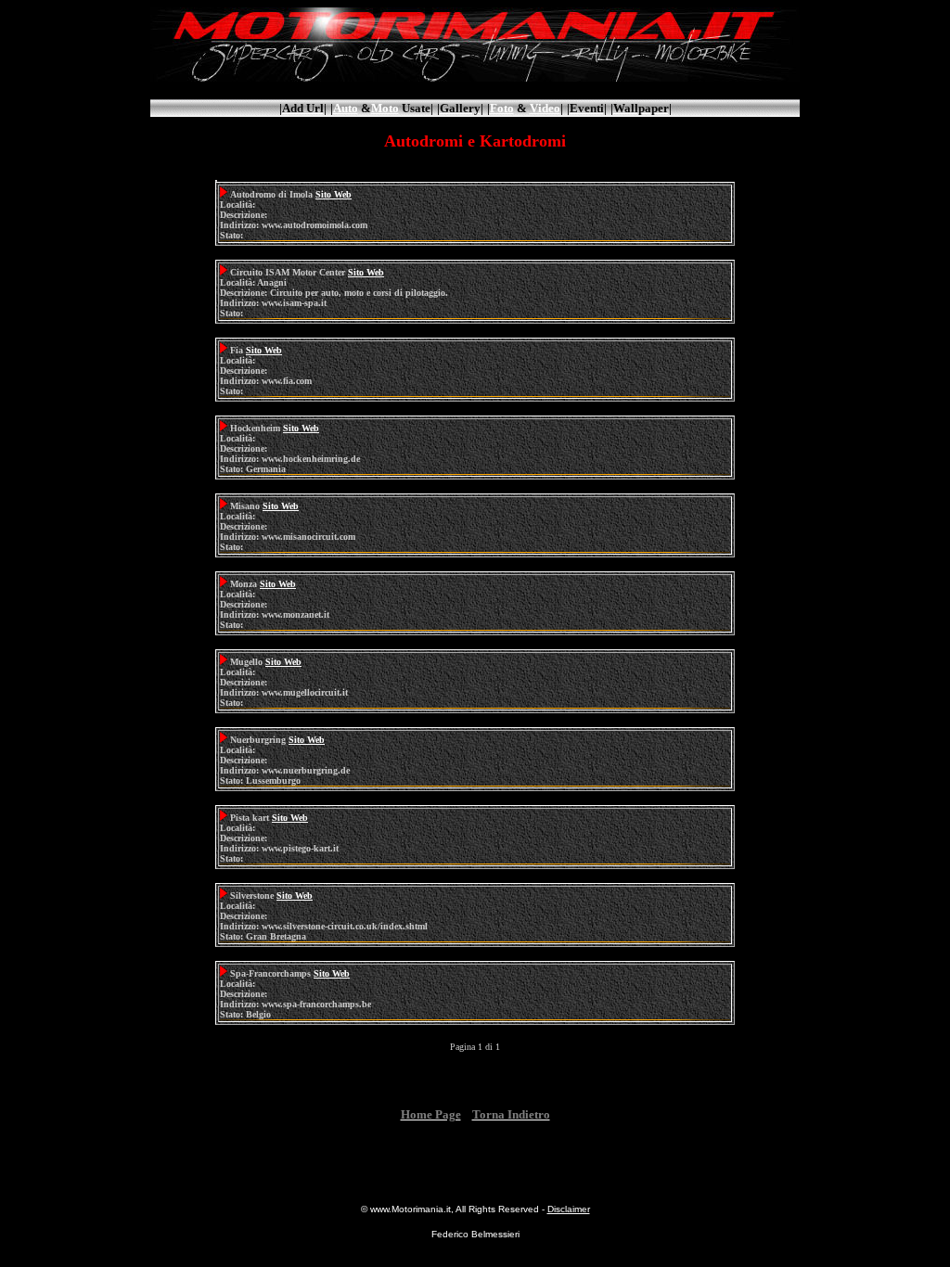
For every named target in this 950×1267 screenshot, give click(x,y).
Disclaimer (568, 1209)
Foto (502, 108)
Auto (345, 108)
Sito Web (333, 194)
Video (545, 108)
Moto (385, 108)
